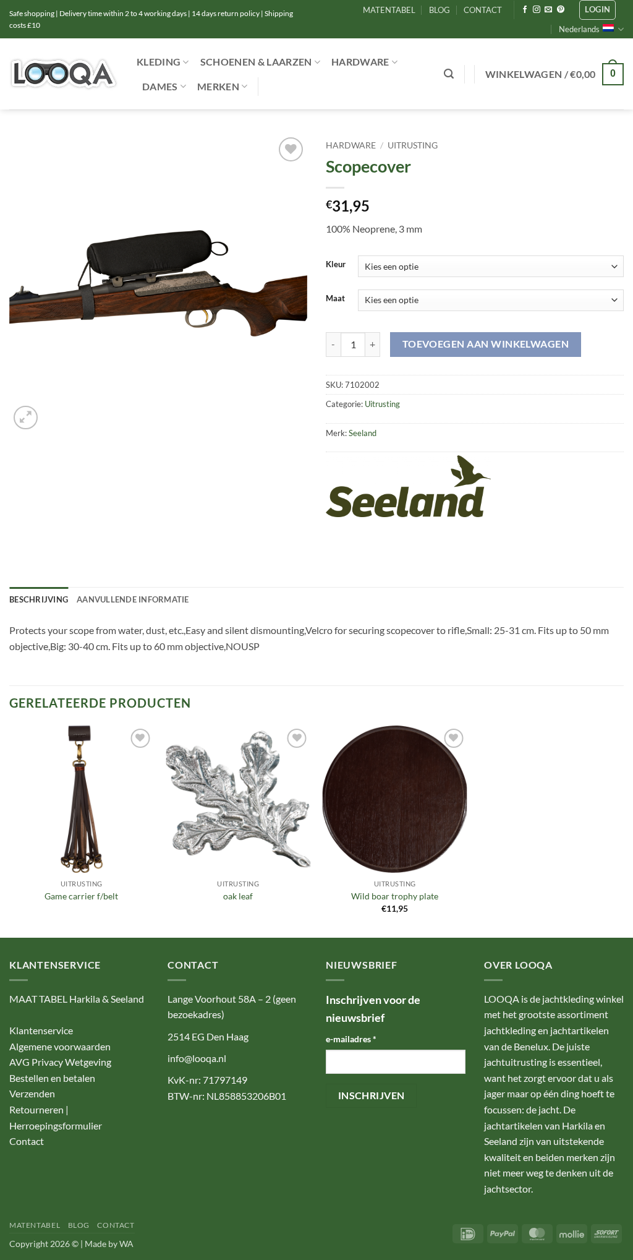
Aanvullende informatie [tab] (133, 599)
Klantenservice (41, 1030)
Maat (335, 298)
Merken (218, 86)
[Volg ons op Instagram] (536, 10)
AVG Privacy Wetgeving (60, 1062)
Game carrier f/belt (81, 896)
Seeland (362, 433)
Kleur (336, 264)
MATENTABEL (389, 10)
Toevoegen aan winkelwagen (485, 343)
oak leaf (238, 896)
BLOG (439, 10)
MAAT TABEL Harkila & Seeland (76, 999)
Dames (160, 86)
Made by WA (109, 1243)
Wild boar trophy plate (394, 896)
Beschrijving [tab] (38, 599)
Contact (26, 1141)
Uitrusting (413, 145)
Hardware (360, 61)
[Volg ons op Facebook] (525, 10)
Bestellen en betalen (52, 1078)
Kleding (159, 61)
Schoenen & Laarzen (256, 61)
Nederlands (579, 29)
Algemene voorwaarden (60, 1046)
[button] (597, 10)
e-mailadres (351, 1039)
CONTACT (483, 10)
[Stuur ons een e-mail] (548, 10)
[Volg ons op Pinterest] (560, 10)
